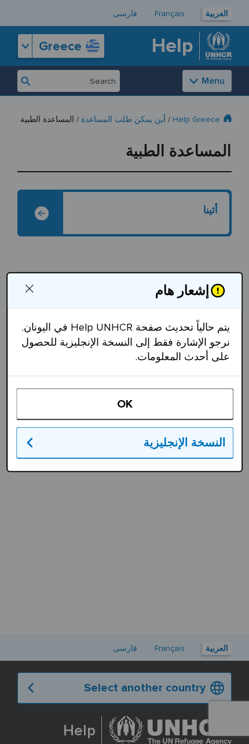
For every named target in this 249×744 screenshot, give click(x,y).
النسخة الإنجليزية (184, 443)
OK (125, 404)
